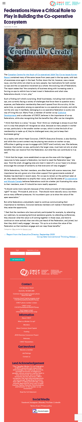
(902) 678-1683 (26, 295)
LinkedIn (57, 402)
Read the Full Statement (28, 392)
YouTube (49, 402)
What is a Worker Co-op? (26, 321)
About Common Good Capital (26, 328)
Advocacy (26, 338)
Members (26, 325)
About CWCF (26, 318)
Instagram (34, 402)
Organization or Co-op (32, 250)
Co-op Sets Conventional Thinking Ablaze (57, 237)
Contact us (26, 356)
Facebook (25, 402)
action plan (33, 383)
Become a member (26, 350)
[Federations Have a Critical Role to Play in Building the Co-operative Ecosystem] (41, 49)
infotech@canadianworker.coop (26, 312)
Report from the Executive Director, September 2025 (29, 234)
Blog (13, 229)
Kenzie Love (27, 229)
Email (17, 251)
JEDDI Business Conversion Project (26, 335)
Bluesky (42, 402)
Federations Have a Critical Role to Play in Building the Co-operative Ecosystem (40, 16)
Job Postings (26, 353)
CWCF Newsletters (26, 342)
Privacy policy (46, 406)
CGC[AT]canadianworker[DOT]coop (27, 300)
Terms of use (35, 406)
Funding (26, 331)
